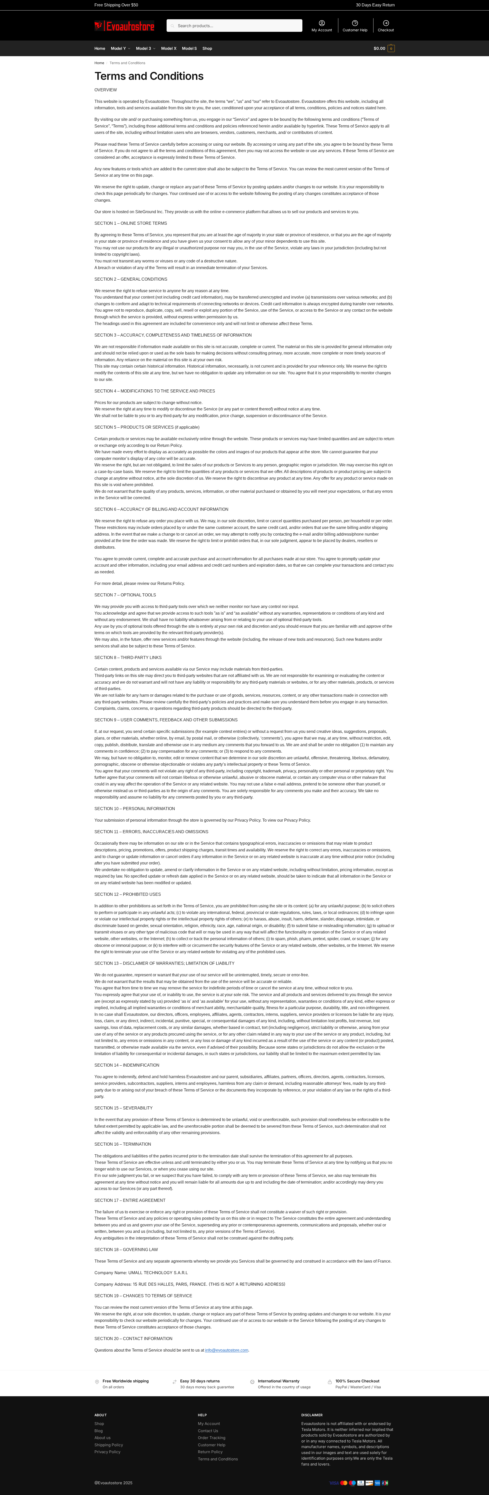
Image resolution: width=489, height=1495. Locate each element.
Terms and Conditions (218, 1459)
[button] (384, 48)
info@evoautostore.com (226, 1350)
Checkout (386, 30)
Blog (98, 1430)
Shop (99, 1423)
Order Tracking (211, 1437)
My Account (322, 30)
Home (99, 63)
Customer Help (355, 30)
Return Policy (210, 1451)
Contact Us (208, 1430)
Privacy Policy (107, 1451)
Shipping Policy (108, 1444)
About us (102, 1437)
